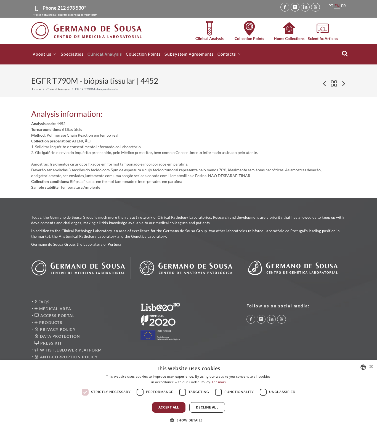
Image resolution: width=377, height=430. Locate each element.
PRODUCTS (50, 322)
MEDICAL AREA (54, 308)
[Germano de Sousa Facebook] (284, 7)
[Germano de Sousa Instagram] (295, 7)
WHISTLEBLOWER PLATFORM (70, 350)
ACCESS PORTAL (57, 315)
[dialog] (188, 395)
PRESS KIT (50, 343)
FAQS (43, 301)
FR (343, 5)
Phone (64, 8)
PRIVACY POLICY (57, 329)
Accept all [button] (168, 407)
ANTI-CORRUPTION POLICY (68, 357)
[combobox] (363, 367)
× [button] (371, 367)
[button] (45, 54)
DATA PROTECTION (59, 336)
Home (36, 89)
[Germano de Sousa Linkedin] (305, 7)
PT (330, 5)
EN (337, 5)
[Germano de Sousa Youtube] (315, 7)
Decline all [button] (207, 407)
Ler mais (219, 382)
